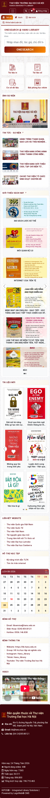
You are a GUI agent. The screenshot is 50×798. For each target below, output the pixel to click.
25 (11, 605)
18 (11, 599)
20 (25, 599)
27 (4, 582)
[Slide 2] (14, 124)
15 (38, 593)
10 (4, 593)
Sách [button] (20, 17)
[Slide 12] (35, 124)
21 (32, 599)
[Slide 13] (37, 124)
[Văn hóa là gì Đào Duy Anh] (13, 487)
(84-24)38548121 (21, 733)
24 (4, 605)
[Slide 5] (20, 124)
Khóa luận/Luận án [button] (13, 22)
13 (25, 593)
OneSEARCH (25, 49)
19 (18, 599)
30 (25, 582)
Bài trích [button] (32, 17)
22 (38, 599)
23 (45, 599)
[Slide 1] (12, 124)
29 (18, 582)
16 (45, 593)
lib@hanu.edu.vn (18, 729)
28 (11, 582)
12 (18, 593)
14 (32, 593)
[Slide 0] (10, 124)
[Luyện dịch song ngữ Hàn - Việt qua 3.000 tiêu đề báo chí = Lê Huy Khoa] (36, 445)
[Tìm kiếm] (26, 11)
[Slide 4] (18, 124)
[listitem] (12, 68)
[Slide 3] (16, 124)
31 (32, 582)
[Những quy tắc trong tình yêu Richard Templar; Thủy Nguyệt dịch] (13, 445)
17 (4, 599)
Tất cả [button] (8, 17)
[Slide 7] (25, 124)
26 (18, 605)
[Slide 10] (31, 124)
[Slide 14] (39, 124)
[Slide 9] (29, 124)
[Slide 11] (33, 124)
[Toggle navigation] (13, 10)
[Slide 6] (23, 124)
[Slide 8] (27, 124)
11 (11, 593)
